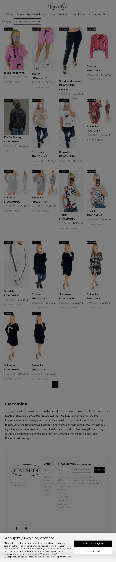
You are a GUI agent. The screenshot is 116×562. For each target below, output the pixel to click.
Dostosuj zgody (93, 551)
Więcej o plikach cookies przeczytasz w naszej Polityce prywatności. (37, 556)
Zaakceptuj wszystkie (93, 543)
